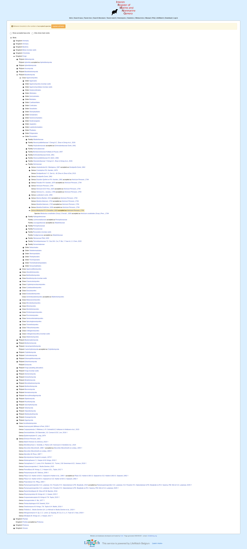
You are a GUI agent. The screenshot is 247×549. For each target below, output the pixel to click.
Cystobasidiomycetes (33, 287)
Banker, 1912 (43, 198)
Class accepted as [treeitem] (43, 297)
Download (168, 18)
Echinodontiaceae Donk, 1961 (65, 146)
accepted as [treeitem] (57, 210)
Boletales (32, 99)
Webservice (139, 18)
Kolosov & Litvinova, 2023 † (36, 442)
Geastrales (33, 109)
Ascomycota (29, 68)
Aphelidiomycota (46, 62)
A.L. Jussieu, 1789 (45, 192)
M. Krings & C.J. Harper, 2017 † (38, 516)
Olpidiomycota (30, 399)
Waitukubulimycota (31, 414)
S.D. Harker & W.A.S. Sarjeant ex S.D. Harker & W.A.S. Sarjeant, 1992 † (101, 476)
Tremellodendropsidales (38, 263)
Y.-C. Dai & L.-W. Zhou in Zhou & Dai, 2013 (56, 173)
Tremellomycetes (32, 324)
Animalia (26, 41)
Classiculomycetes (32, 281)
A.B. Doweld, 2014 (36, 503)
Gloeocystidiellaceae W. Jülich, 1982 (46, 158)
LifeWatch (160, 18)
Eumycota (28, 365)
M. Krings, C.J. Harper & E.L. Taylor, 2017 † (43, 469)
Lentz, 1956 (44, 195)
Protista (25, 522)
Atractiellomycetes (32, 272)
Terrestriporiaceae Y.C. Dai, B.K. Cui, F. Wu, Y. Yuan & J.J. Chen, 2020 (57, 241)
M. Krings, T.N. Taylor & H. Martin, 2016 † (43, 506)
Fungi (25, 56)
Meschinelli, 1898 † (34, 448)
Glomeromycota (30, 374)
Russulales (33, 136)
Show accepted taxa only (21, 33)
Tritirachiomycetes (32, 328)
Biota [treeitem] (14, 38)
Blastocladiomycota (31, 340)
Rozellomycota (30, 402)
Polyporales (33, 133)
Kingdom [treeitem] (22, 41)
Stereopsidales (34, 254)
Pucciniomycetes (32, 315)
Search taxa (78, 18)
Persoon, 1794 (80, 179)
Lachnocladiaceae (39, 220)
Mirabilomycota (30, 380)
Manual (148, 18)
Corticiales (33, 105)
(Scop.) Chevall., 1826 (55, 213)
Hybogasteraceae (39, 216)
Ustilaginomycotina (38, 334)
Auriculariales (34, 96)
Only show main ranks (42, 33)
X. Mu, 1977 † (34, 500)
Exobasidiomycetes (33, 294)
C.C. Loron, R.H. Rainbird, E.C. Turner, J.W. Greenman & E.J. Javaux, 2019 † (55, 463)
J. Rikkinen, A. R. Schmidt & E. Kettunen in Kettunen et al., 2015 (51, 429)
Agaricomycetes (32, 78)
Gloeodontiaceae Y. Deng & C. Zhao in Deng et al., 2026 (52, 161)
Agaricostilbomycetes (33, 269)
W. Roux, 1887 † (33, 454)
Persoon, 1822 (32, 439)
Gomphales (33, 115)
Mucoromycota (30, 389)
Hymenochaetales (35, 118)
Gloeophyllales (34, 112)
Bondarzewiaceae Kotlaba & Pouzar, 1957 (48, 152)
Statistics (130, 18)
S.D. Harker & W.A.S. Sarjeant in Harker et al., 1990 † (44, 476)
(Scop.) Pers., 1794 (95, 213)
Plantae (25, 519)
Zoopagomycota (30, 417)
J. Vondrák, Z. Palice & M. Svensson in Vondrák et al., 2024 (50, 445)
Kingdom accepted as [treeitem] (29, 522)
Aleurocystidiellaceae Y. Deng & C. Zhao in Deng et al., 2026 (54, 142)
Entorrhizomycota (31, 361)
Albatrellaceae (38, 139)
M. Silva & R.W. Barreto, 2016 (40, 491)
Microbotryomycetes (33, 303)
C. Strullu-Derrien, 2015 (39, 466)
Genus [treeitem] (44, 170)
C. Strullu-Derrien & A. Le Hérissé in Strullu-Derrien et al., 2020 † (49, 510)
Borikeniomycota (30, 343)
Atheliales (32, 93)
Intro (71, 18)
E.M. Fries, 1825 (45, 189)
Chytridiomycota (53, 349)
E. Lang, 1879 (35, 436)
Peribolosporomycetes (34, 312)
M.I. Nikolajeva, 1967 (48, 167)
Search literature (99, 18)
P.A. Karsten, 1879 (47, 170)
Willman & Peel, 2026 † (37, 426)
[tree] (123, 283)
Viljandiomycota (30, 411)
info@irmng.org (152, 536)
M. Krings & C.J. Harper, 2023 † (41, 494)
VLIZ (121, 536)
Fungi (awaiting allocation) (34, 368)
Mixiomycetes (31, 306)
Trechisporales (34, 260)
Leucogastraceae (39, 223)
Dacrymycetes (31, 291)
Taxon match (111, 18)
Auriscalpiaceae (39, 149)
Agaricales (33, 81)
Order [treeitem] (31, 81)
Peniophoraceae (61, 220)
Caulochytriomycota (31, 349)
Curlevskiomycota (31, 355)
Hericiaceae (37, 164)
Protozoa (40, 522)
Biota (29, 50)
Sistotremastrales (35, 250)
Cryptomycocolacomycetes (35, 284)
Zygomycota (29, 420)
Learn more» (157, 543)
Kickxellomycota (30, 377)
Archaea (25, 44)
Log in (175, 18)
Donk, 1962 (77, 167)
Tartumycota (29, 408)
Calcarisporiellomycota (33, 346)
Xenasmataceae (39, 244)
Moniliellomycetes (32, 309)
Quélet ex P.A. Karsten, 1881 (49, 179)
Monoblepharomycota (32, 383)
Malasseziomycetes (33, 300)
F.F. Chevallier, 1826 (47, 210)
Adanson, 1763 (44, 201)
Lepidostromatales (35, 127)
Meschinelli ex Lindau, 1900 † (68, 448)
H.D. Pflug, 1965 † (34, 482)
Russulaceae (37, 229)
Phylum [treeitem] (26, 59)
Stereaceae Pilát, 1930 (41, 238)
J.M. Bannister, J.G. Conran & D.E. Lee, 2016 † (46, 432)
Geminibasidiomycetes (34, 297)
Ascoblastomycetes (30, 423)
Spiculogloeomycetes (33, 321)
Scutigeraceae (38, 235)
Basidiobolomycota (31, 71)
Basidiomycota (30, 75)
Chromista (26, 53)
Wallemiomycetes (58, 297)
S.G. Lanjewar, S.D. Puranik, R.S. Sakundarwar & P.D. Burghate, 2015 (56, 485)
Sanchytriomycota (31, 405)
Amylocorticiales (35, 90)
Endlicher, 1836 (44, 207)
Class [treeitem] (30, 78)
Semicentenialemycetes (34, 318)
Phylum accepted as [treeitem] (35, 62)
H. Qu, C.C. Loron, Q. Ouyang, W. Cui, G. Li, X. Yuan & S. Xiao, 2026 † (54, 513)
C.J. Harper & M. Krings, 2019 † (40, 460)
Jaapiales (32, 124)
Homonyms (121, 18)
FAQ (153, 18)
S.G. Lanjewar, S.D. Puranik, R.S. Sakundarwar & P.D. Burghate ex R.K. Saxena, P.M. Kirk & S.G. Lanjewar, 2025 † (144, 485)
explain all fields (58, 26)
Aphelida (28, 62)
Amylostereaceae (39, 146)
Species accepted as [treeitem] (71, 213)
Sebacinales (33, 247)
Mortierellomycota (31, 386)
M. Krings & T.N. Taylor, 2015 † (42, 497)
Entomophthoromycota (32, 358)
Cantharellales (34, 102)
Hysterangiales (34, 121)
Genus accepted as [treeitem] (58, 167)
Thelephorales (34, 257)
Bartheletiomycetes (33, 275)
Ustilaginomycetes (32, 331)
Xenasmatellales (35, 266)
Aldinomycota (29, 59)
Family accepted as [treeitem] (52, 146)
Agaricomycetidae (40, 87)
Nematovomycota (31, 392)
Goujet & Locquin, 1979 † (38, 457)
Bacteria (25, 47)
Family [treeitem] (35, 139)
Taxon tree (88, 18)
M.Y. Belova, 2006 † (36, 473)
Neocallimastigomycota (33, 395)
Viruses (25, 528)
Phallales (32, 130)
